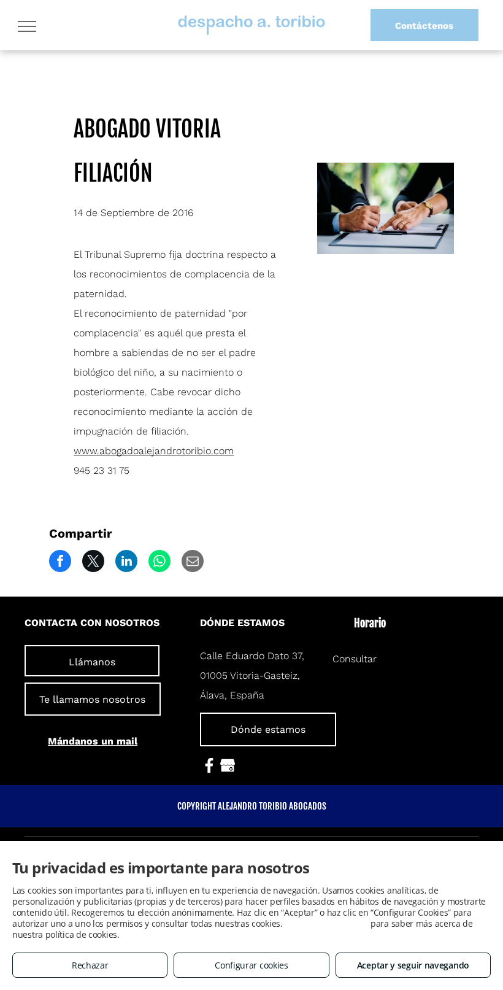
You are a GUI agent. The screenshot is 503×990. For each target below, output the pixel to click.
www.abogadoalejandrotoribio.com (154, 451)
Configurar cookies (251, 965)
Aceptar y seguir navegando (413, 965)
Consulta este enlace (326, 923)
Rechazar (90, 965)
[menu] (27, 26)
